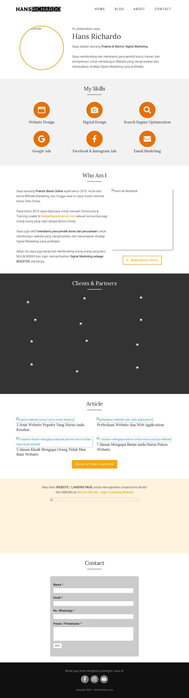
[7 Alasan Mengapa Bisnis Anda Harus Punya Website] (135, 439)
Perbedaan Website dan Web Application (130, 425)
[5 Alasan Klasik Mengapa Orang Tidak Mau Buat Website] (54, 442)
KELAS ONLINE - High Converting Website (105, 492)
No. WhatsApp (64, 611)
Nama (58, 585)
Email (58, 598)
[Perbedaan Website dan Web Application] (135, 419)
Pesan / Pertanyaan (67, 624)
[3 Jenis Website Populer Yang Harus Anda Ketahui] (54, 419)
